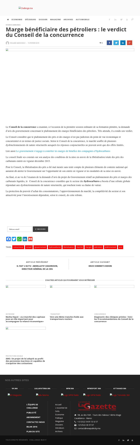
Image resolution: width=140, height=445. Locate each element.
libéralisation (69, 247)
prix (120, 247)
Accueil (58, 404)
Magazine (59, 421)
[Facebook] (109, 19)
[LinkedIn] (115, 19)
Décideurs (59, 428)
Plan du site (33, 431)
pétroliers (98, 247)
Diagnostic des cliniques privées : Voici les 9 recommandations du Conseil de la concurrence (113, 319)
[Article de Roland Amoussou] (8, 43)
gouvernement (40, 247)
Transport (55, 314)
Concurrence (100, 314)
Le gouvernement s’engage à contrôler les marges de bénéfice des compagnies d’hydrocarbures (63, 151)
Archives (59, 431)
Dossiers (59, 424)
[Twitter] (121, 19)
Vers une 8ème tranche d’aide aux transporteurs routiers (66, 318)
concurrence (18, 247)
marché (80, 247)
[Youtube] (127, 19)
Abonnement (33, 417)
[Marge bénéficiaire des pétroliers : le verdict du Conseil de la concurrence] (70, 84)
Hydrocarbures (13, 25)
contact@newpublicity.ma (89, 428)
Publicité (31, 412)
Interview (10, 314)
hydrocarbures (55, 247)
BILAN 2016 (32, 426)
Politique (59, 418)
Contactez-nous (36, 422)
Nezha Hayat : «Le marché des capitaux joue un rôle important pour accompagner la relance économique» (25, 319)
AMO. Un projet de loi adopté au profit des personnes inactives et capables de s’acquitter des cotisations (25, 361)
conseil (29, 247)
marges (88, 247)
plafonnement (110, 247)
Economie (59, 414)
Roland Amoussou (17, 43)
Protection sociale (14, 356)
